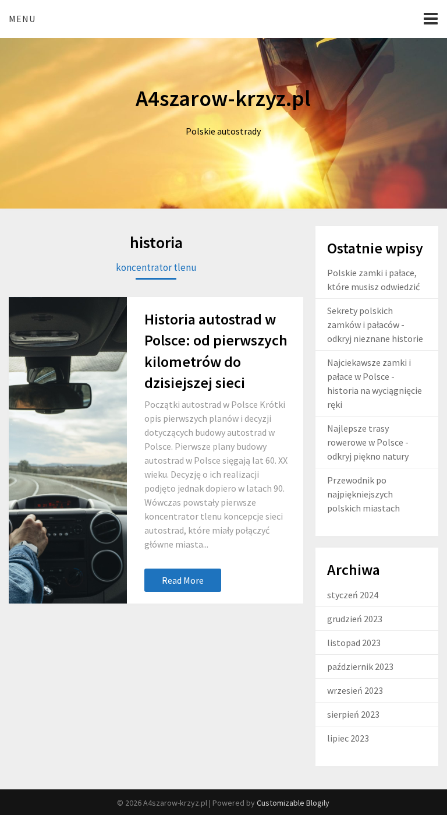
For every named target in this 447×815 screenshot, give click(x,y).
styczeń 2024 (352, 595)
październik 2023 (360, 666)
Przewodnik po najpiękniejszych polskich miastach (363, 494)
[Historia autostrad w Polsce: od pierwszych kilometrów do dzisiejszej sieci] (67, 450)
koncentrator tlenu (156, 267)
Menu (22, 18)
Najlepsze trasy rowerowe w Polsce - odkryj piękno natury (368, 442)
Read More (183, 580)
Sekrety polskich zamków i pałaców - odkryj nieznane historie (375, 324)
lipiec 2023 (348, 738)
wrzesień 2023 (355, 690)
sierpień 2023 (353, 714)
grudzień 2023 (354, 619)
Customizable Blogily (293, 803)
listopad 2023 (354, 642)
